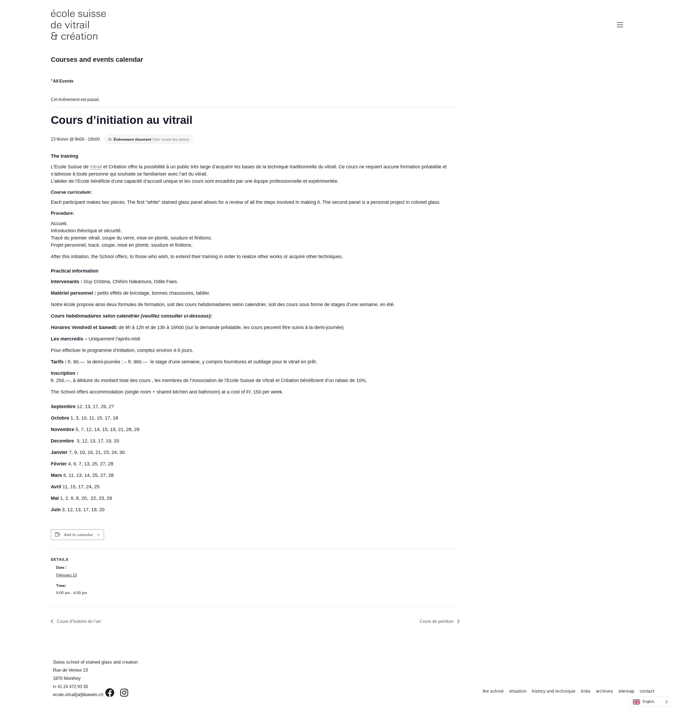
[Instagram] (121, 692)
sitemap (626, 691)
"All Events (62, 81)
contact (647, 691)
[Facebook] (106, 692)
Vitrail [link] (96, 166)
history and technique (554, 691)
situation (517, 691)
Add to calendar (78, 535)
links (586, 691)
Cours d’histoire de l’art (78, 621)
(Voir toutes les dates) (170, 139)
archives (604, 691)
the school (493, 691)
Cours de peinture (437, 621)
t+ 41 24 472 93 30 (70, 686)
